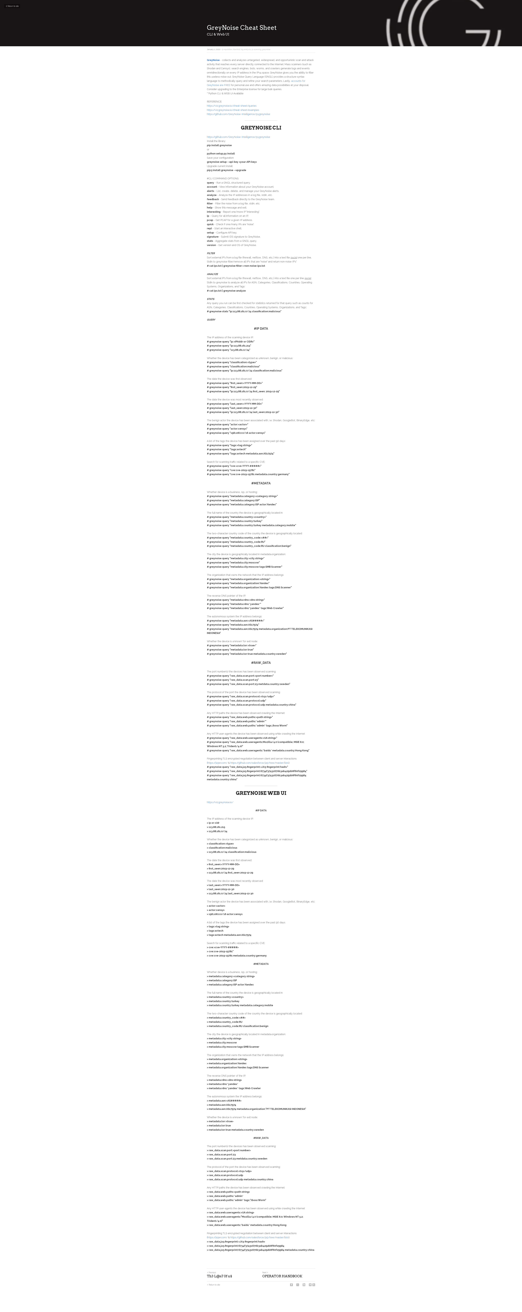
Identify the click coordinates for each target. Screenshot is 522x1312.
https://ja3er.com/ (217, 762)
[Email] (310, 1284)
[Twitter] (297, 1284)
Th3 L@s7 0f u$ (219, 1276)
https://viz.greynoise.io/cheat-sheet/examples (233, 110)
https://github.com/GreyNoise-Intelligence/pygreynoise (238, 114)
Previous (212, 1272)
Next (264, 1272)
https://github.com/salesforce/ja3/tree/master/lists (259, 762)
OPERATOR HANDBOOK (282, 1276)
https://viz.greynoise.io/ (220, 802)
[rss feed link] (313, 1284)
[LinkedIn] (304, 1284)
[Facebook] (291, 1284)
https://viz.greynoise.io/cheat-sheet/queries (232, 105)
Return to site (13, 6)
